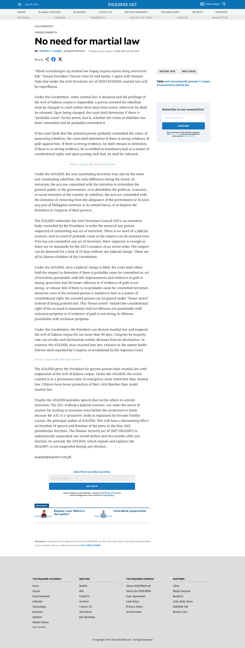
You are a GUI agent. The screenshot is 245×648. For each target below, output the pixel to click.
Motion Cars (180, 611)
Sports (36, 591)
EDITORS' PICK (167, 71)
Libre (176, 585)
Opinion (37, 617)
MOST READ (188, 71)
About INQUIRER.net (138, 585)
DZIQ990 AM (180, 606)
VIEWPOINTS (97, 17)
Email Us (84, 596)
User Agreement (135, 596)
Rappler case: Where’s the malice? (69, 512)
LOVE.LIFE (182, 17)
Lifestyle (37, 601)
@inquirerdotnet (74, 50)
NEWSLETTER (219, 17)
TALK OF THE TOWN (141, 17)
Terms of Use (110, 492)
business (79, 12)
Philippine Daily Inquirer (101, 51)
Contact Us (85, 606)
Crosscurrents (165, 85)
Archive (84, 601)
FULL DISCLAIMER (90, 545)
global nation (49, 12)
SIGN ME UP (92, 486)
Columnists (44, 26)
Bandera (178, 596)
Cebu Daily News (183, 601)
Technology (39, 606)
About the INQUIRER (138, 591)
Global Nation (40, 622)
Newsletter (85, 611)
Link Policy (132, 601)
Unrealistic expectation (130, 511)
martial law (182, 85)
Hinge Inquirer (182, 591)
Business (37, 611)
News (22, 12)
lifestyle (105, 12)
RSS (81, 591)
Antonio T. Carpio (50, 50)
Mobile (83, 585)
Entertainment (41, 596)
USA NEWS (39, 627)
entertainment (136, 12)
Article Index (134, 611)
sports (197, 12)
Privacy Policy (107, 495)
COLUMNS (60, 17)
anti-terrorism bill (176, 81)
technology (170, 12)
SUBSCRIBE (183, 125)
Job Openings (87, 617)
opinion (221, 12)
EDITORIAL (24, 17)
